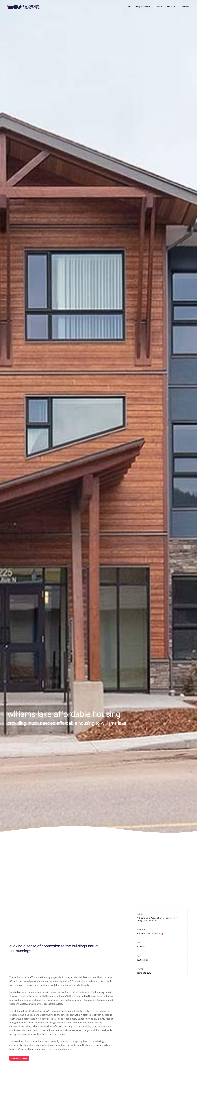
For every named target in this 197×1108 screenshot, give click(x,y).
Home (129, 7)
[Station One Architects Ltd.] (23, 7)
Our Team (171, 7)
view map (158, 933)
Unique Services (143, 7)
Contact (185, 7)
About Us (158, 7)
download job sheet (19, 1058)
